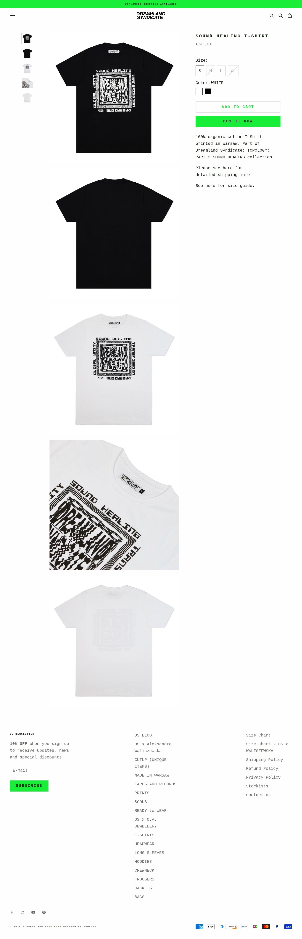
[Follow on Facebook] (12, 912)
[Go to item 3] (27, 68)
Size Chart (258, 735)
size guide (240, 186)
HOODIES (143, 861)
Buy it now (238, 121)
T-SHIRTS (144, 835)
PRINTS (142, 793)
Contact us (258, 795)
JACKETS (143, 888)
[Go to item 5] (27, 98)
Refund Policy (262, 768)
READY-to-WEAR (151, 810)
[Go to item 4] (27, 83)
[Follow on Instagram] (23, 912)
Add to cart (238, 107)
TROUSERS (144, 879)
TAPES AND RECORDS (155, 784)
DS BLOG (143, 735)
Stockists (257, 786)
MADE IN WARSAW (152, 775)
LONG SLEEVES (149, 852)
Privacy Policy (263, 777)
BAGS (139, 897)
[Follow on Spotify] (44, 912)
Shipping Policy (264, 759)
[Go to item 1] (27, 38)
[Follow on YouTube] (33, 912)
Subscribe (29, 786)
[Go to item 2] (27, 53)
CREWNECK (144, 870)
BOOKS (141, 802)
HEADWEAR (144, 844)
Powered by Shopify (80, 926)
